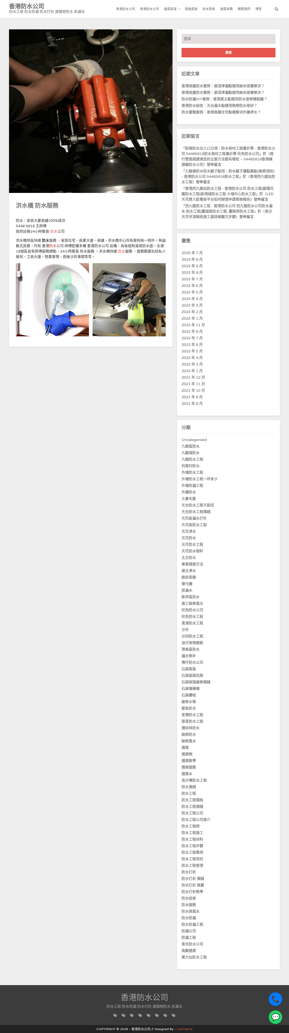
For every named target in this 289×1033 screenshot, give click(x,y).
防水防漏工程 (192, 924)
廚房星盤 (189, 577)
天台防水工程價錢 (196, 512)
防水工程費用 (192, 852)
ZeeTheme (185, 1029)
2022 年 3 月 (192, 364)
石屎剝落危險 (192, 675)
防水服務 (189, 905)
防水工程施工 (192, 833)
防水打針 (189, 872)
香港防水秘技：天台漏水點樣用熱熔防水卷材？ (219, 105)
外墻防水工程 (192, 472)
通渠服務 (189, 767)
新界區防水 (191, 597)
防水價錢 (189, 787)
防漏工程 (189, 937)
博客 (258, 9)
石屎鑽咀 (189, 695)
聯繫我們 (244, 9)
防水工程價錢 (192, 806)
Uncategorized (194, 440)
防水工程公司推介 (196, 819)
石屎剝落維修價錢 (196, 682)
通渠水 (187, 774)
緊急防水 (189, 708)
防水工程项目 (192, 859)
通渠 (185, 747)
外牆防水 (189, 492)
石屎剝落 (189, 669)
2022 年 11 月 (193, 325)
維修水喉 (189, 702)
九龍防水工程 (192, 459)
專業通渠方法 (192, 564)
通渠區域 (170, 9)
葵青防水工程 (192, 721)
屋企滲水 (189, 571)
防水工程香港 (192, 865)
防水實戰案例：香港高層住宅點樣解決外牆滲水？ (221, 112)
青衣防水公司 (192, 944)
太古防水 (189, 557)
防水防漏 (189, 918)
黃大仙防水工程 (194, 957)
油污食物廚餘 (192, 643)
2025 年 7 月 (192, 253)
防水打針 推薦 (193, 885)
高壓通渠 (189, 951)
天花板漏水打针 (194, 518)
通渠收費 (226, 9)
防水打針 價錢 (193, 878)
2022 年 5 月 (192, 351)
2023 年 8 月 (192, 272)
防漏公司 (189, 931)
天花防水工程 (192, 544)
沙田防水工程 (192, 636)
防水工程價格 (192, 800)
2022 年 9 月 (192, 331)
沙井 (185, 630)
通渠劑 (187, 754)
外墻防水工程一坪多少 (200, 479)
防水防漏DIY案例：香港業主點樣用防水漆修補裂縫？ (224, 99)
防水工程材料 (192, 839)
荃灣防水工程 (192, 715)
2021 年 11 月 (193, 384)
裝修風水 (189, 741)
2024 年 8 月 (192, 259)
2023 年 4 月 (192, 299)
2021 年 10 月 (193, 390)
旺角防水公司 (192, 610)
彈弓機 (187, 584)
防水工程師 (191, 826)
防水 (53, 231)
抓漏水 (187, 590)
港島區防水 (191, 649)
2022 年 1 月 (192, 371)
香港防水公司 (125, 9)
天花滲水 (189, 531)
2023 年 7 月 (192, 279)
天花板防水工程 (194, 525)
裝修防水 (189, 734)
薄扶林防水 (191, 728)
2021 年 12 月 (193, 377)
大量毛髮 (189, 499)
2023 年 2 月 (192, 312)
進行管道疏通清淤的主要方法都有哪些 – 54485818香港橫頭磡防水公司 (228, 159)
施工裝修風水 (192, 603)
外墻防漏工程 (192, 485)
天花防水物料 (192, 551)
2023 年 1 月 (192, 318)
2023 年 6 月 (192, 285)
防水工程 (189, 793)
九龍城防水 (191, 453)
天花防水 (189, 538)
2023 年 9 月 (192, 266)
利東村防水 (191, 466)
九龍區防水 (191, 446)
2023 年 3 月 (192, 305)
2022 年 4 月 (192, 358)
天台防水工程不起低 (198, 505)
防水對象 (209, 9)
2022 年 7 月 (192, 338)
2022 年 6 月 (192, 344)
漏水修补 (189, 656)
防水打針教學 (192, 892)
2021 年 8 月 (192, 403)
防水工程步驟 (192, 846)
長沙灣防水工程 (194, 780)
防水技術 (189, 898)
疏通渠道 (191, 9)
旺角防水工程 (192, 616)
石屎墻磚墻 (191, 688)
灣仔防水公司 (192, 662)
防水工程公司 (192, 813)
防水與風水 (191, 911)
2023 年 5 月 (192, 292)
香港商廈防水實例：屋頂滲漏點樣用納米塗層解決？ (223, 86)
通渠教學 (189, 761)
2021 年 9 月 (192, 397)
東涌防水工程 (192, 623)
